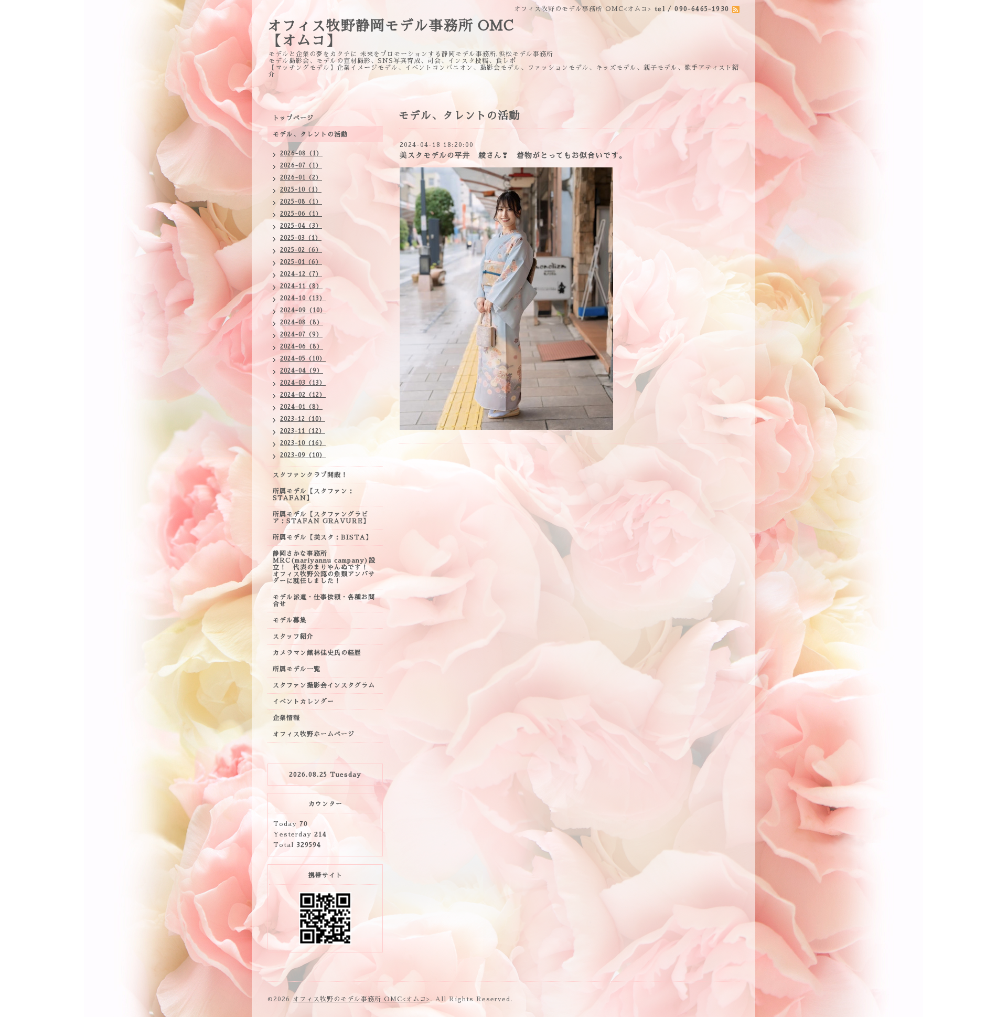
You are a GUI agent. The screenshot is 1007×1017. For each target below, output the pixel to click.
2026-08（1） (301, 153)
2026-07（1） (301, 165)
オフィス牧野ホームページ (314, 734)
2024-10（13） (303, 298)
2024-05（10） (303, 359)
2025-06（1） (301, 214)
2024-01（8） (301, 407)
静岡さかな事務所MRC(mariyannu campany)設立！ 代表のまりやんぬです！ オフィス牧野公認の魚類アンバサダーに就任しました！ (324, 567)
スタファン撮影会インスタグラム (324, 685)
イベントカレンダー (303, 701)
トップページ (293, 118)
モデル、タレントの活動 (310, 134)
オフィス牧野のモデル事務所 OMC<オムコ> (361, 999)
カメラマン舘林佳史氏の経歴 (317, 653)
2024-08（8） (301, 322)
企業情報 (286, 718)
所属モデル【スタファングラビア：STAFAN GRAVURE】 (321, 517)
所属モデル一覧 (296, 669)
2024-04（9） (301, 371)
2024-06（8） (301, 346)
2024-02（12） (303, 395)
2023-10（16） (303, 443)
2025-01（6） (301, 262)
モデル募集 (290, 620)
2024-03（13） (303, 383)
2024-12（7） (301, 274)
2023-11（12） (302, 431)
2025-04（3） (301, 226)
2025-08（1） (301, 202)
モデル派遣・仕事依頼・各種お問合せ (324, 600)
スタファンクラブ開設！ (310, 475)
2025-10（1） (301, 190)
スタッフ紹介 (293, 636)
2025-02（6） (301, 250)
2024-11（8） (301, 286)
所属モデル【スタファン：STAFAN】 (314, 494)
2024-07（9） (301, 334)
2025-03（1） (301, 238)
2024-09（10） (303, 310)
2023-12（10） (302, 419)
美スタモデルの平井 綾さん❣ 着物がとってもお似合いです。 (513, 155)
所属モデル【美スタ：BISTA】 (322, 537)
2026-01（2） (301, 178)
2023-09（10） (303, 455)
